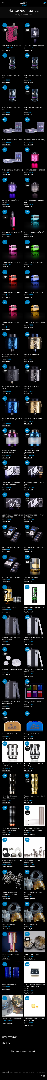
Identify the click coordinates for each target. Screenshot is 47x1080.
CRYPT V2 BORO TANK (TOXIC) (34, 262)
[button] (6, 82)
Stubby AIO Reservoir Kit (32, 702)
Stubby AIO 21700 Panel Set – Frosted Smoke (12, 703)
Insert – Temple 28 (30, 924)
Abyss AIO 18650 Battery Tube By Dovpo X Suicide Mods (34, 829)
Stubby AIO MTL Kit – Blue (32, 734)
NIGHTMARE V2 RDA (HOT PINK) (34, 170)
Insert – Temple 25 (8, 924)
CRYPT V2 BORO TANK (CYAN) (34, 232)
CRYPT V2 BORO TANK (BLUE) (33, 292)
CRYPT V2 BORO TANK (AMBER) (34, 323)
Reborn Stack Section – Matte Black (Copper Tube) (12, 829)
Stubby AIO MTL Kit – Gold (10, 734)
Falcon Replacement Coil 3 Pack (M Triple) (11, 765)
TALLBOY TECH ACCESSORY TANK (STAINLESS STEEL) (11, 484)
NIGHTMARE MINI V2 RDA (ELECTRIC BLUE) (10, 356)
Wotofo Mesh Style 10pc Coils (34, 607)
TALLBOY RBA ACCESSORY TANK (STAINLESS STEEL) (12, 516)
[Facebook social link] (41, 1076)
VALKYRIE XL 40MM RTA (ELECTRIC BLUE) (31, 452)
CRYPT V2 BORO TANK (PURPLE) (12, 262)
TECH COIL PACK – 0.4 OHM (11, 547)
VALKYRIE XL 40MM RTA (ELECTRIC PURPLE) (9, 452)
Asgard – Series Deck (31, 954)
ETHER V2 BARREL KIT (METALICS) (12, 170)
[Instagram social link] (43, 1076)
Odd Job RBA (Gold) (31, 577)
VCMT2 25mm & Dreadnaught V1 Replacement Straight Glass (34, 986)
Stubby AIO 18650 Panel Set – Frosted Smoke (12, 639)
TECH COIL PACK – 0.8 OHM (11, 577)
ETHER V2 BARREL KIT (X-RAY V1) (12, 140)
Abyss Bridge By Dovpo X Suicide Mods (32, 861)
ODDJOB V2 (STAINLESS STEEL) (34, 45)
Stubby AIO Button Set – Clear (12, 670)
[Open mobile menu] (3, 3)
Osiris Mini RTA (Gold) (9, 607)
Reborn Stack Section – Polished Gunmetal (10, 797)
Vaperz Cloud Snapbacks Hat (12, 1018)
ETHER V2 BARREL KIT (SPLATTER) (34, 140)
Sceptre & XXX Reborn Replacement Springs (9, 893)
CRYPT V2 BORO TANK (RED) (11, 292)
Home (17, 15)
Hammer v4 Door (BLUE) (10, 985)
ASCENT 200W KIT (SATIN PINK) (12, 232)
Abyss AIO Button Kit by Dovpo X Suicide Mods (12, 861)
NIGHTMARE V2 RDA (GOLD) (33, 419)
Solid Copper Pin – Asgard (11, 954)
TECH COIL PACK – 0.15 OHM (33, 547)
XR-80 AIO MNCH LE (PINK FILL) (12, 45)
